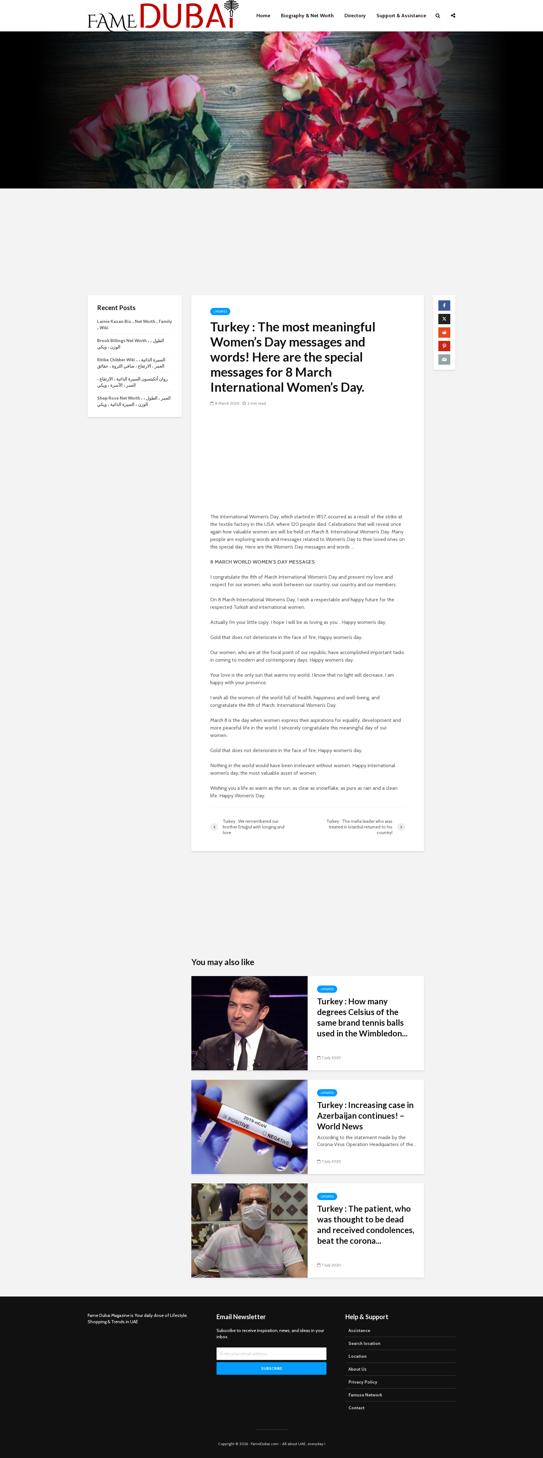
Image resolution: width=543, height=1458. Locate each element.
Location (357, 1356)
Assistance (359, 1330)
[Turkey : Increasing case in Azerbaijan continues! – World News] (249, 1126)
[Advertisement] (271, 242)
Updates (220, 311)
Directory (355, 16)
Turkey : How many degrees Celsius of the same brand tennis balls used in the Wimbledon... (362, 1017)
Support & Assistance (401, 16)
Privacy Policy (362, 1382)
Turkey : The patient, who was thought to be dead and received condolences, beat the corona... (365, 1225)
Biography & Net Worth (307, 16)
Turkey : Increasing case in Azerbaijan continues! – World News (365, 1115)
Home (263, 16)
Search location (364, 1343)
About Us (357, 1369)
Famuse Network (365, 1395)
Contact (356, 1408)
